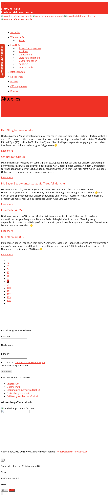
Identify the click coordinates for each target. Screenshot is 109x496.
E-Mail (5, 353)
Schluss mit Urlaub (13, 157)
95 (8, 272)
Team (22, 40)
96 (8, 275)
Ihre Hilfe (15, 45)
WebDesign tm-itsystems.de (72, 451)
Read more (7, 150)
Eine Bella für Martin (14, 210)
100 (9, 288)
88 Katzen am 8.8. (12, 237)
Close (4, 490)
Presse (14, 81)
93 (8, 266)
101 (9, 291)
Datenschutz (13, 386)
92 (8, 263)
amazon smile (26, 67)
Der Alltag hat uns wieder (17, 130)
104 (9, 300)
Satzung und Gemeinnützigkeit (23, 389)
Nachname (7, 345)
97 (8, 278)
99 (8, 284)
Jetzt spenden (17, 71)
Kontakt (14, 91)
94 (8, 269)
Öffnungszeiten (18, 86)
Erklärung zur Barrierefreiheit (23, 396)
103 (9, 297)
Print (12, 490)
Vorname (6, 336)
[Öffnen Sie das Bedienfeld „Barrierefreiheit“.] (2, 493)
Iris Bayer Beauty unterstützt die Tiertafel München (34, 183)
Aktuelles (15, 32)
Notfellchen (16, 76)
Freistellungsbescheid (18, 393)
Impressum (13, 383)
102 (9, 294)
